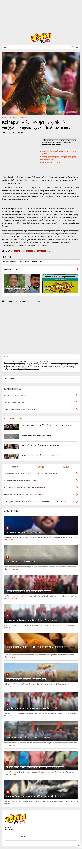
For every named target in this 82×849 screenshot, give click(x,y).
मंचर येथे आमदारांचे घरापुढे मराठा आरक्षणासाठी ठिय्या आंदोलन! (29, 737)
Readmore (11, 540)
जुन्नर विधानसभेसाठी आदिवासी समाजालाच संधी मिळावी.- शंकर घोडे (31, 708)
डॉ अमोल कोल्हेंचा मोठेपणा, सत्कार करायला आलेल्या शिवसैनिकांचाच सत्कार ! (35, 767)
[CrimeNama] (41, 42)
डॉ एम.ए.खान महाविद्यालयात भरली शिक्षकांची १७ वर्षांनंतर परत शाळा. (32, 620)
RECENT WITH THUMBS (14, 419)
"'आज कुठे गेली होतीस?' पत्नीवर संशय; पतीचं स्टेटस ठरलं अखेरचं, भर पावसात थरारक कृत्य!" (22, 288)
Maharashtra (24, 117)
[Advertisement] (40, 15)
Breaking (13, 117)
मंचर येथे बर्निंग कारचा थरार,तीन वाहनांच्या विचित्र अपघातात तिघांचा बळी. (34, 796)
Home (4, 117)
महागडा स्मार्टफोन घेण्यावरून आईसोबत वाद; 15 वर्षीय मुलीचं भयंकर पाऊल (41, 445)
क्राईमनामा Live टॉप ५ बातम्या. (51, 162)
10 (8, 792)
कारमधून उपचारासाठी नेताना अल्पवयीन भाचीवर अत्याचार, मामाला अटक (40, 455)
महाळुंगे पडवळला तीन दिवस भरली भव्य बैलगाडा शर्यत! (26, 679)
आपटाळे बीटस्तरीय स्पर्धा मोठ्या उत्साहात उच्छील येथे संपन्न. (29, 591)
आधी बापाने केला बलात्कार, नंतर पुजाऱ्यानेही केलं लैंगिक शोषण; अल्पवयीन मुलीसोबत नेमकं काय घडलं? (48, 425)
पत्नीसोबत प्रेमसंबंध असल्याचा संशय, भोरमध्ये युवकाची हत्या (37, 435)
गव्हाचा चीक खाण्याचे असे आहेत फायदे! (20, 561)
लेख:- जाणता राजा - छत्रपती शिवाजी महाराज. (23, 532)
